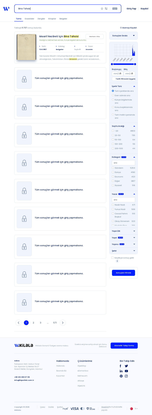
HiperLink (81, 386)
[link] (26, 47)
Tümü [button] (18, 18)
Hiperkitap (82, 366)
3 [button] (40, 322)
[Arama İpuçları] (102, 8)
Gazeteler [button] (29, 18)
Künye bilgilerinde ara (123, 101)
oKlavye (81, 381)
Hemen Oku (94, 36)
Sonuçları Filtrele (123, 273)
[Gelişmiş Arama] (106, 8)
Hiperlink (105, 407)
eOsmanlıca (83, 371)
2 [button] (33, 322)
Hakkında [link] (60, 366)
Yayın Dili (116, 231)
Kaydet (129, 27)
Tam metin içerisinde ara (125, 116)
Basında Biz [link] (61, 371)
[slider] (111, 64)
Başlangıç (116, 69)
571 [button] (55, 322)
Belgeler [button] (63, 18)
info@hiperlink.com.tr (24, 380)
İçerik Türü (117, 86)
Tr (135, 408)
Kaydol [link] (144, 8)
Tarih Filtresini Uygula (125, 79)
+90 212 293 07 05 (22, 377)
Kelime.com (82, 376)
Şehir (114, 251)
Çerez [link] (42, 407)
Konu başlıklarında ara (124, 109)
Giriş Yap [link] (131, 8)
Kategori (119, 157)
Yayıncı (118, 244)
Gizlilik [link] (51, 407)
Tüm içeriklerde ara (124, 91)
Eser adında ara (122, 95)
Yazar (117, 194)
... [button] (47, 322)
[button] (6, 9)
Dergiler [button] (41, 18)
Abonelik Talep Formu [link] (124, 345)
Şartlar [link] (60, 407)
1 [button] (26, 322)
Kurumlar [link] (60, 376)
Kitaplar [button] (52, 18)
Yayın (117, 237)
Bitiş (126, 69)
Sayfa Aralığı (118, 126)
